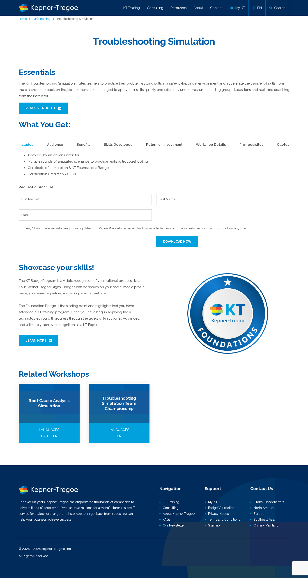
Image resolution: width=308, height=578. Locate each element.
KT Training (131, 8)
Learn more (35, 340)
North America (264, 508)
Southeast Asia (264, 519)
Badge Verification (221, 508)
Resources (178, 8)
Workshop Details (211, 145)
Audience (55, 145)
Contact (216, 8)
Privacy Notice (218, 513)
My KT (213, 502)
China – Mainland (266, 525)
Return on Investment (164, 145)
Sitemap (214, 525)
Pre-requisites (251, 145)
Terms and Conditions (224, 519)
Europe (259, 513)
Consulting (155, 8)
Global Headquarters (269, 502)
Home (23, 18)
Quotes (283, 145)
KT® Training (42, 18)
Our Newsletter (174, 525)
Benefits (83, 145)
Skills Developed (118, 145)
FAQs (166, 519)
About (198, 8)
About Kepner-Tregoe (179, 513)
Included (26, 145)
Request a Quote (40, 108)
